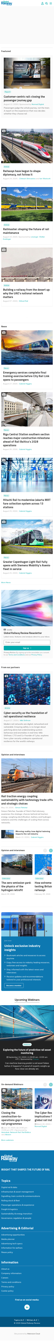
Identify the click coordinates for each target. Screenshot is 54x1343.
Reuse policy (7, 1252)
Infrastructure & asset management (17, 1191)
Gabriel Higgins (25, 384)
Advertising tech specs (11, 1243)
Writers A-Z (32, 1320)
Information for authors (11, 1248)
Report (7, 92)
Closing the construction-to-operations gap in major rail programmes (16, 1118)
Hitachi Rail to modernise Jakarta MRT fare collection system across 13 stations (27, 503)
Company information (11, 1273)
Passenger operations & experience (17, 1205)
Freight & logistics (9, 1209)
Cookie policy (7, 1291)
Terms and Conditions (17, 655)
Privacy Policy (36, 655)
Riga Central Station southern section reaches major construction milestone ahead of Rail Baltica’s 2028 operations (26, 439)
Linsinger (34, 237)
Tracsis (36, 1059)
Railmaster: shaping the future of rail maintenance (26, 231)
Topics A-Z (19, 1320)
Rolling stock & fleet (10, 1200)
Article (6, 167)
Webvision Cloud (33, 1334)
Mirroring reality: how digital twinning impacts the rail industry (33, 832)
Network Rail (15, 1132)
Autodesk (5, 1132)
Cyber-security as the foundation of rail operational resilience (25, 715)
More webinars (7, 1140)
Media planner (8, 1239)
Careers (4, 1277)
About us (5, 1269)
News (6, 368)
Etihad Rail (23, 301)
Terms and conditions (11, 1282)
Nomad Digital (38, 104)
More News (6, 582)
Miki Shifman (25, 720)
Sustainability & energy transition (16, 1213)
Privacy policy (7, 1286)
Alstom (8, 1134)
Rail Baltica (26, 1132)
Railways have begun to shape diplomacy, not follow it (22, 173)
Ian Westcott (45, 178)
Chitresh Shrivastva (27, 178)
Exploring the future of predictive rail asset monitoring (27, 1051)
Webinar (27, 1044)
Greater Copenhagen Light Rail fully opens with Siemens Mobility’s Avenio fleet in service (26, 565)
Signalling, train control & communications (20, 1196)
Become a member (13, 985)
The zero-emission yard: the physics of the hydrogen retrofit (16, 886)
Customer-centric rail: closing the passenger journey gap (24, 98)
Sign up (26, 648)
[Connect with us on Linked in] (27, 1307)
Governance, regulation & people (16, 1218)
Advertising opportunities (13, 1234)
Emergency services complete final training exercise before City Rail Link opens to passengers (26, 376)
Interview (6, 878)
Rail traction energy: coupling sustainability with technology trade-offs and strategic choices (27, 800)
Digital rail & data (9, 1187)
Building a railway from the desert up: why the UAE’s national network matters (26, 293)
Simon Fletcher (21, 807)
